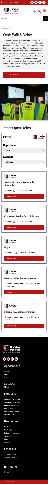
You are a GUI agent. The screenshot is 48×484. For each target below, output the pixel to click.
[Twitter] (36, 2)
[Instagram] (40, 2)
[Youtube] (8, 359)
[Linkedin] (44, 2)
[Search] (45, 18)
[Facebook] (32, 2)
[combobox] (21, 18)
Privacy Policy (9, 482)
